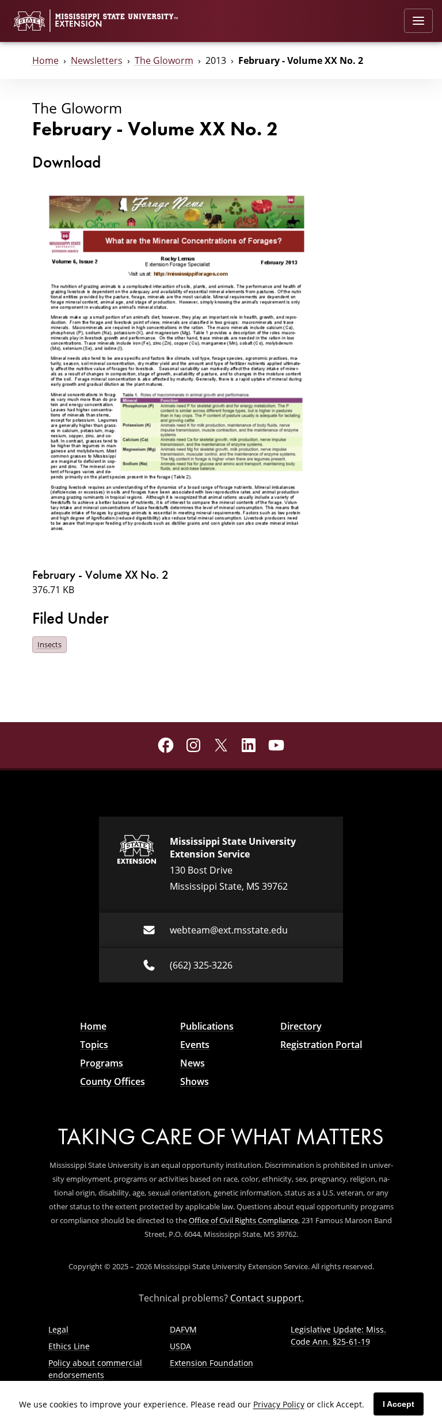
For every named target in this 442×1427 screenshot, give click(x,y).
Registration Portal (321, 1044)
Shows (194, 1081)
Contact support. (267, 1298)
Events (194, 1044)
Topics (94, 1044)
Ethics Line (69, 1346)
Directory (301, 1026)
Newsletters (97, 60)
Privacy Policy (278, 1404)
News (192, 1063)
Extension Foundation (211, 1362)
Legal (58, 1329)
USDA (180, 1346)
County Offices (112, 1081)
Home (45, 60)
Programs (101, 1063)
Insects (49, 644)
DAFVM (183, 1329)
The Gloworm (164, 60)
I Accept (398, 1404)
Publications (207, 1026)
